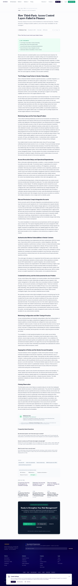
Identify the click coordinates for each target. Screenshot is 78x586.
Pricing (31, 1)
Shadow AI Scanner (24, 474)
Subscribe (71, 548)
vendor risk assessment (30, 462)
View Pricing (39, 527)
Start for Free (71, 1)
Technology (24, 561)
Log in (66, 1)
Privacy (59, 559)
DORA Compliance (25, 563)
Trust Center (60, 563)
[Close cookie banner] (69, 576)
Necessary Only (20, 581)
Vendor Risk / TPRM (8, 561)
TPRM (24, 8)
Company (50, 1)
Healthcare (24, 559)
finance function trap (40, 462)
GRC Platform (22, 472)
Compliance (6, 563)
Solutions (26, 1)
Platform (19, 1)
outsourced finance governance (25, 464)
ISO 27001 (24, 565)
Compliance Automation (42, 472)
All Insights (33, 474)
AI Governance (13, 1)
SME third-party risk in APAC (51, 462)
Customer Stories (43, 561)
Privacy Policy (39, 579)
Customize (28, 581)
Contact (41, 565)
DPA (58, 561)
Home (19, 8)
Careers (41, 563)
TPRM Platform (31, 472)
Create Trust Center (28, 523)
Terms (59, 558)
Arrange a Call (43, 523)
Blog (21, 8)
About (41, 558)
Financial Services (25, 558)
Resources (44, 1)
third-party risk (21, 462)
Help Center (42, 567)
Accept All (13, 581)
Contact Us (51, 523)
